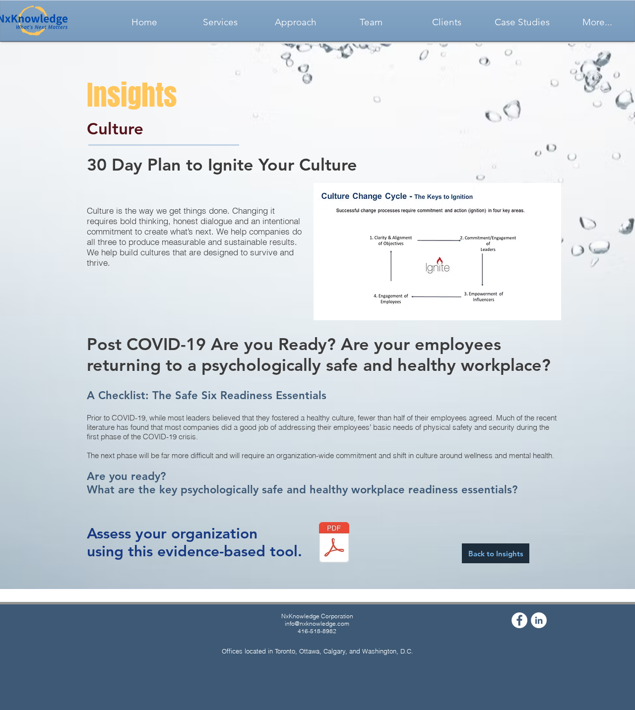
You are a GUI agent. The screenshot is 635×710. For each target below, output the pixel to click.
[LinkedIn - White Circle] (539, 620)
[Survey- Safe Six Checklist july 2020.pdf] (334, 544)
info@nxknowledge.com (317, 623)
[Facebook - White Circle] (519, 620)
